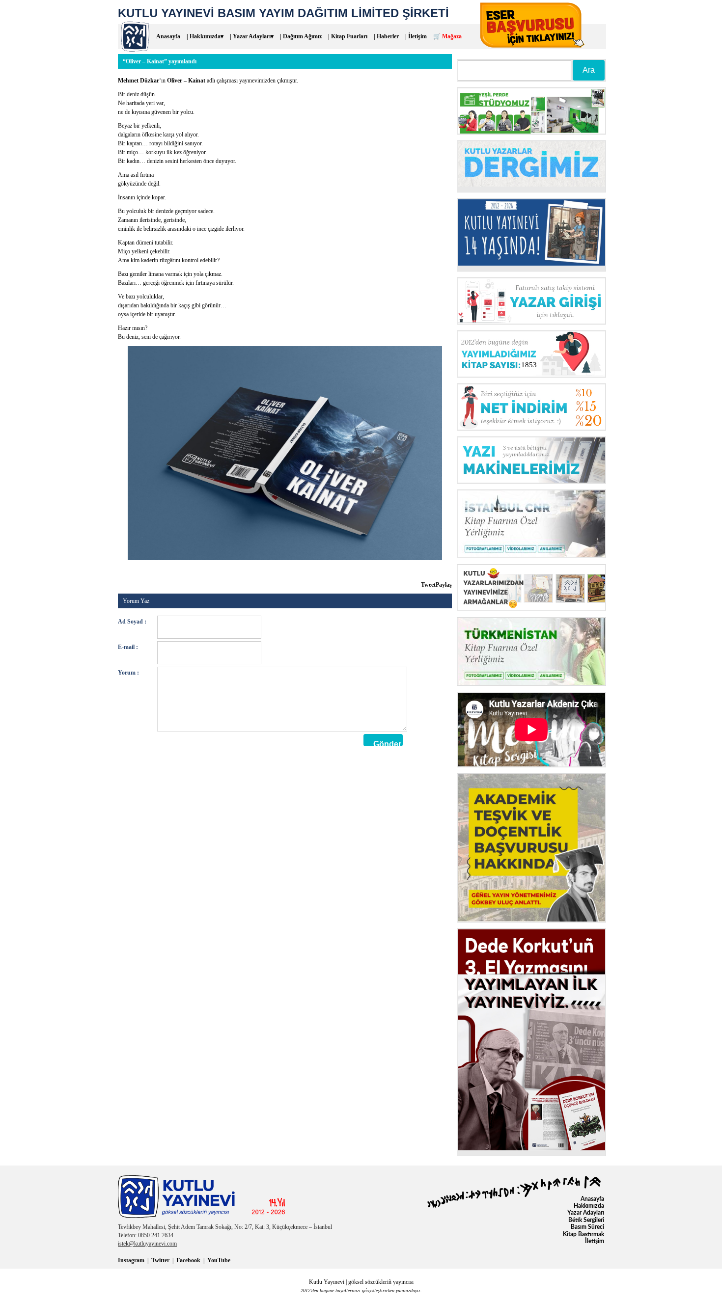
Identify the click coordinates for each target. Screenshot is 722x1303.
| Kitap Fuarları (347, 36)
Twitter (160, 1260)
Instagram (131, 1260)
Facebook (188, 1260)
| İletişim (416, 36)
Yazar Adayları (585, 1213)
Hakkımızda (589, 1206)
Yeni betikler (159, 574)
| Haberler (386, 36)
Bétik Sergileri (586, 1220)
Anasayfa (168, 36)
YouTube (218, 1260)
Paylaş (444, 584)
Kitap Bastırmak (583, 1234)
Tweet (428, 584)
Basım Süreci (587, 1227)
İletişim (594, 1241)
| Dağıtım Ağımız (301, 36)
